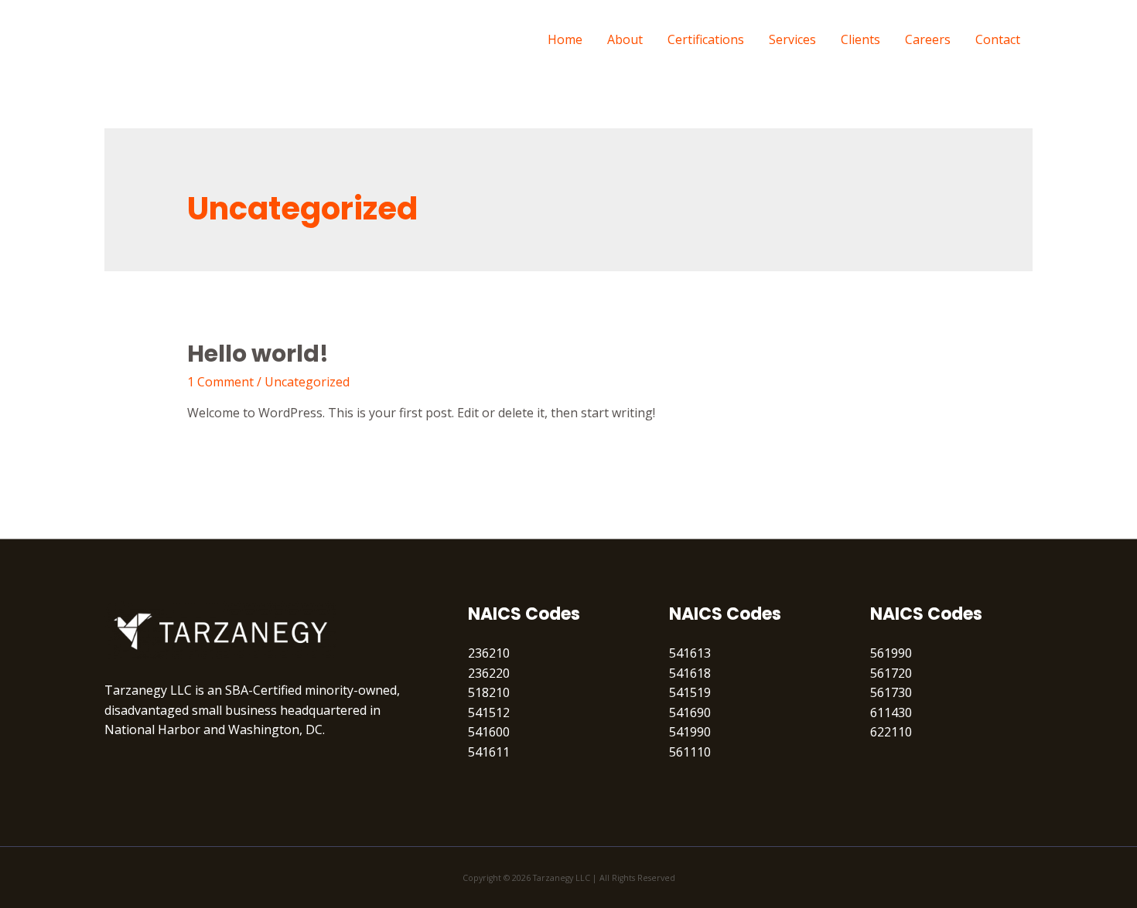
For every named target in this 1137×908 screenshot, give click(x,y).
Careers (928, 39)
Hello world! (258, 353)
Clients (860, 39)
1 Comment (220, 381)
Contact (997, 39)
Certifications (706, 39)
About (625, 39)
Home (565, 39)
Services (792, 39)
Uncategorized (307, 381)
